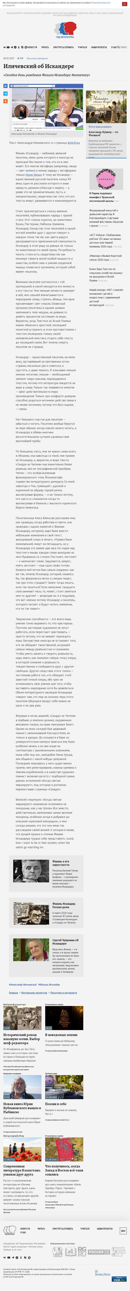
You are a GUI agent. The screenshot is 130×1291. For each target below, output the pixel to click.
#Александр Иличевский (23, 984)
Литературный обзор (13, 1136)
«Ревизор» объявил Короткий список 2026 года (105, 257)
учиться (82, 47)
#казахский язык (20, 1209)
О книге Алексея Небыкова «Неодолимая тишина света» (61, 1042)
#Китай (58, 1204)
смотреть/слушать (63, 47)
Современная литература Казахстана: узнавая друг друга (21, 1170)
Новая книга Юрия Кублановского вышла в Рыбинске (22, 1108)
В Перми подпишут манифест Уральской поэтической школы (104, 197)
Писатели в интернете (37, 58)
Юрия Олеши (34, 175)
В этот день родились (100, 126)
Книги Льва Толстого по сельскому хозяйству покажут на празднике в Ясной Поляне (106, 274)
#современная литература (56, 1051)
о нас (114, 47)
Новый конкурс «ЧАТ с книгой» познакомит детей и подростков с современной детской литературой (106, 297)
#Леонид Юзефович (12, 1066)
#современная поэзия (12, 1132)
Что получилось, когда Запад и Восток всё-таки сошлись (64, 1170)
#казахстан (8, 1209)
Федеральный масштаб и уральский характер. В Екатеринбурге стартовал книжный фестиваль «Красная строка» (106, 218)
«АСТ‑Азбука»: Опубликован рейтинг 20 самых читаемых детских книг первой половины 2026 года (105, 240)
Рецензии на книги (54, 1004)
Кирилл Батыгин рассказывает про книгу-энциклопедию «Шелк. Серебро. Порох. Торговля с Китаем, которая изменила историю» (63, 1188)
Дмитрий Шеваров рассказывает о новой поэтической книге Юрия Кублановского (22, 1122)
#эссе (66, 1120)
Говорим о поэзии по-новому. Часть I (61, 1112)
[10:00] (22, 1007)
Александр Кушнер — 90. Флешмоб (104, 134)
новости (32, 47)
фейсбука (74, 143)
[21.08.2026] (64, 1076)
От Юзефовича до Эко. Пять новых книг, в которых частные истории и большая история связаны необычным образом (20, 1054)
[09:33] (64, 1007)
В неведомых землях (61, 1035)
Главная (13, 992)
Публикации (51, 1073)
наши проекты (99, 47)
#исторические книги (20, 1069)
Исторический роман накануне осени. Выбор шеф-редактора (21, 1039)
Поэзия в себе (55, 1104)
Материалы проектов (34, 992)
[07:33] (22, 1076)
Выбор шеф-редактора (14, 1004)
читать (45, 47)
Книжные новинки (12, 1073)
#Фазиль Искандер (49, 984)
